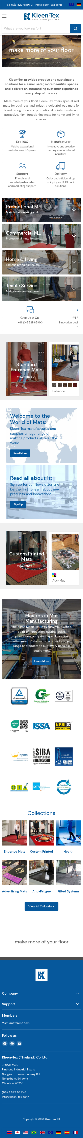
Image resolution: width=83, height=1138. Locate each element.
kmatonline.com (19, 1023)
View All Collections (41, 906)
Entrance (58, 391)
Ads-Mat (58, 581)
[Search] (75, 28)
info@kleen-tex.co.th (48, 4)
